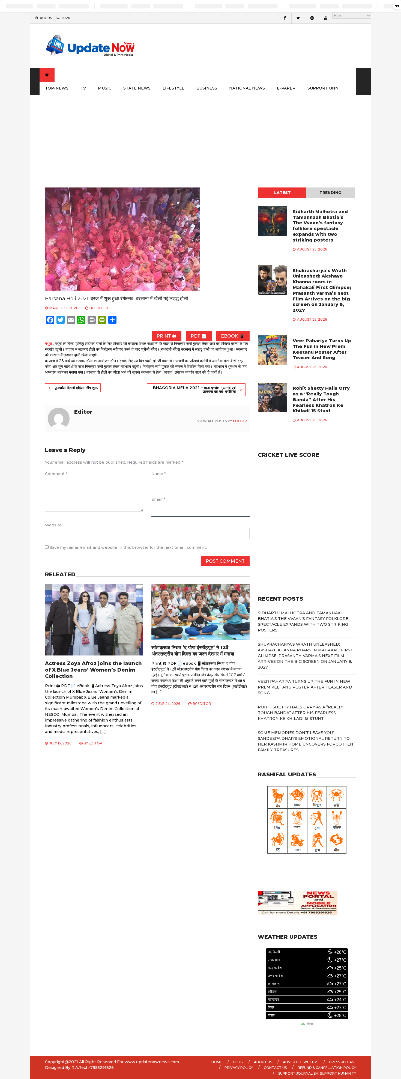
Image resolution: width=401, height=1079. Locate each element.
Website (53, 525)
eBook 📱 (233, 336)
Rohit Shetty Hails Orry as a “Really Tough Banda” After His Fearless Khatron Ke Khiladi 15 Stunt (321, 399)
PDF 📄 (199, 336)
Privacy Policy (239, 1068)
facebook (284, 18)
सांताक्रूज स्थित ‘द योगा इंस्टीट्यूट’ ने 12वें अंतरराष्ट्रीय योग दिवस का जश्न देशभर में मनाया (192, 651)
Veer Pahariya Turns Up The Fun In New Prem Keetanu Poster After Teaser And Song (322, 349)
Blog (238, 1062)
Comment (56, 473)
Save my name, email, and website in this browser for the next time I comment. (128, 547)
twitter (298, 18)
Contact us (275, 1068)
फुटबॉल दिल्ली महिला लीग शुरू (76, 387)
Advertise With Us (300, 1062)
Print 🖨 (166, 336)
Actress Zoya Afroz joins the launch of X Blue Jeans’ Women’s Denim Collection (93, 669)
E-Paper (286, 88)
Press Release (342, 1062)
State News (137, 88)
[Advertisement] (200, 135)
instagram (312, 18)
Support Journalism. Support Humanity (317, 1073)
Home (216, 1062)
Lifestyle (173, 88)
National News (247, 88)
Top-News (56, 88)
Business (206, 88)
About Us (263, 1062)
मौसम (310, 1024)
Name (158, 473)
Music (104, 88)
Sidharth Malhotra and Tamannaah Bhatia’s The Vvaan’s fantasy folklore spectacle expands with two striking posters (320, 226)
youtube (325, 18)
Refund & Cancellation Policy (327, 1068)
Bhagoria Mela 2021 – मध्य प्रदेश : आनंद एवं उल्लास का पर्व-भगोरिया (194, 389)
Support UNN (323, 88)
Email (158, 499)
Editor (101, 308)
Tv (83, 88)
